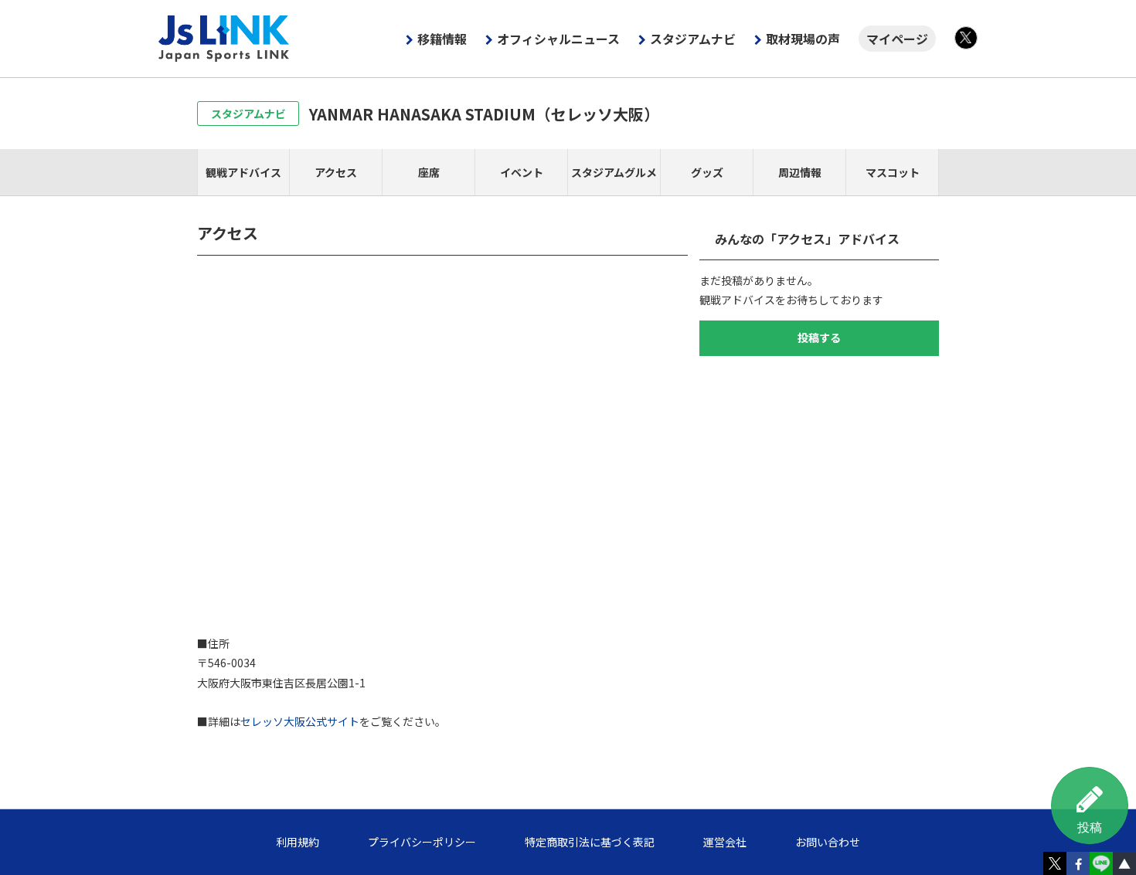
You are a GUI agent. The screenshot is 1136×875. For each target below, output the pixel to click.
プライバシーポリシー (422, 842)
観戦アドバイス (243, 172)
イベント (521, 172)
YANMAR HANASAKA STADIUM (484, 114)
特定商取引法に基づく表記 (590, 842)
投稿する (819, 337)
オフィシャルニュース (558, 38)
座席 (429, 172)
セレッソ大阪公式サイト (299, 721)
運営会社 (725, 842)
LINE (1101, 863)
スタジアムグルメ (614, 172)
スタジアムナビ (693, 38)
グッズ (707, 172)
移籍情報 (442, 38)
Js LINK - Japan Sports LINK (224, 38)
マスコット (893, 172)
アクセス (336, 172)
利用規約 (297, 842)
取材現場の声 (803, 38)
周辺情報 (799, 172)
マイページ (897, 38)
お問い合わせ (827, 842)
